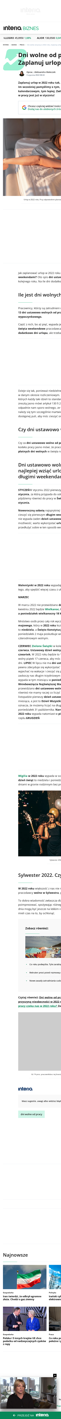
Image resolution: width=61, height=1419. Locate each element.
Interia (6, 45)
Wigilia (22, 776)
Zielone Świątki (42, 646)
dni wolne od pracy (31, 1114)
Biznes (14, 45)
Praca (22, 45)
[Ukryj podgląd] (55, 1375)
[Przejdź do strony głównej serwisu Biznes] (31, 28)
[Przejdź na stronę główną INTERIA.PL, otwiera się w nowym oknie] (13, 28)
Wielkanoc (52, 609)
